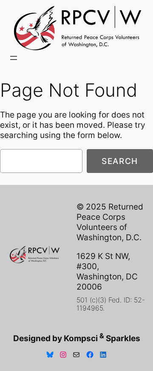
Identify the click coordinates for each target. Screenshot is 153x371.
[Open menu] (13, 58)
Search (120, 161)
